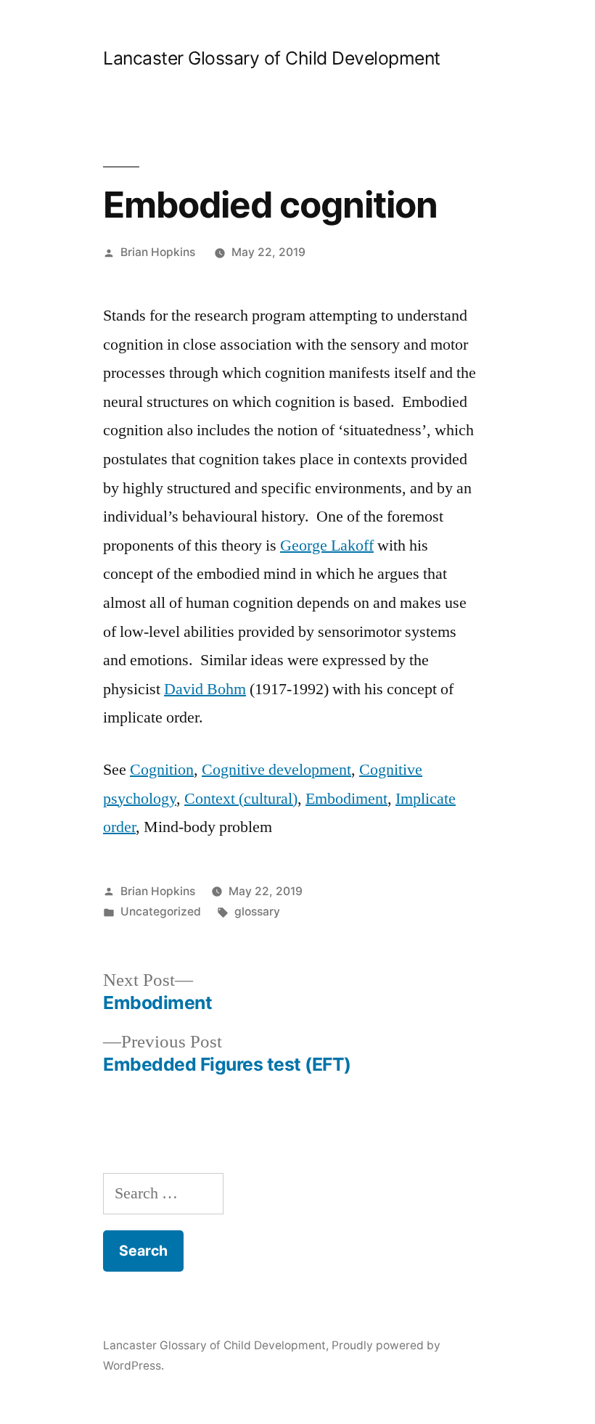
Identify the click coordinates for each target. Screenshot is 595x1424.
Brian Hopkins (157, 252)
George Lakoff (327, 545)
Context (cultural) (241, 799)
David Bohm (205, 689)
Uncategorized (160, 911)
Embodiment (346, 799)
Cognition (162, 770)
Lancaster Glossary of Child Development (271, 58)
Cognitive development (276, 770)
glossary (257, 911)
